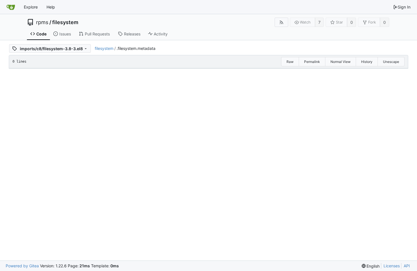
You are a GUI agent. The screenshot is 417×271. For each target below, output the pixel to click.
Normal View (340, 62)
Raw (290, 62)
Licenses (392, 265)
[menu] (371, 266)
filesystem (65, 22)
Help (51, 7)
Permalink (312, 62)
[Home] (11, 7)
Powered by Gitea (22, 265)
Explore (31, 7)
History (366, 62)
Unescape (391, 62)
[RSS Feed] (281, 22)
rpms (42, 22)
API (407, 265)
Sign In (404, 7)
